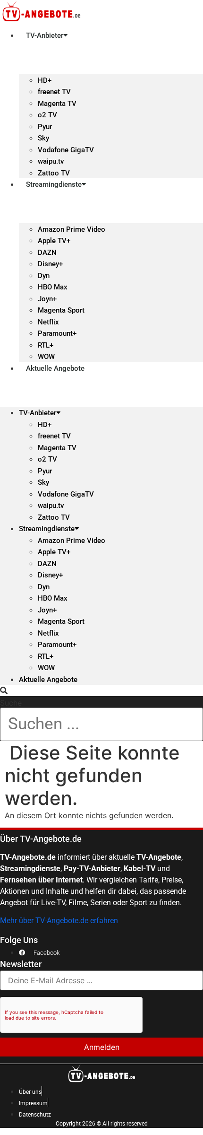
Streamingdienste (54, 184)
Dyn (44, 275)
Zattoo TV (54, 173)
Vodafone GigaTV (66, 150)
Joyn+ (47, 299)
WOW (46, 356)
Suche (11, 703)
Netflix (48, 322)
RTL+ (45, 345)
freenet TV (54, 91)
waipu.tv (51, 161)
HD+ (44, 80)
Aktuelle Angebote (55, 368)
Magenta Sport (61, 310)
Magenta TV (57, 103)
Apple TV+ (54, 240)
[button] (101, 690)
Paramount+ (57, 333)
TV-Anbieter (44, 35)
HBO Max (53, 287)
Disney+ (50, 264)
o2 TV (47, 115)
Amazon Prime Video (71, 229)
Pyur (45, 126)
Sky (43, 138)
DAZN (47, 252)
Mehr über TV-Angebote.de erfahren (59, 920)
